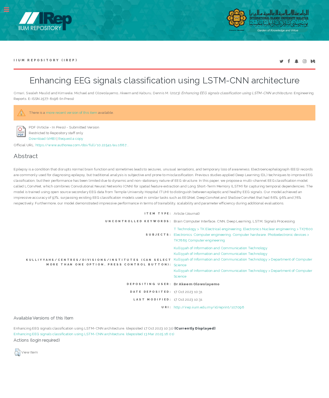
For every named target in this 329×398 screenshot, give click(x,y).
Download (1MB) (42, 138)
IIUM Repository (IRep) (45, 60)
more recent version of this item (71, 112)
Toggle (9, 9)
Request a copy (70, 138)
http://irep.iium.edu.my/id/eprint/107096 (209, 307)
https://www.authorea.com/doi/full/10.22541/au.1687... (82, 145)
